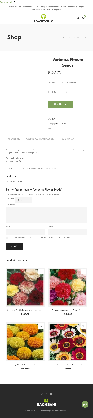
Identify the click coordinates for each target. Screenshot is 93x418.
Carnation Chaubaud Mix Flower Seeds (68, 310)
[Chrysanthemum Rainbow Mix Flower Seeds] (67, 341)
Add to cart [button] (41, 271)
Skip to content (6, 2)
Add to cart (62, 104)
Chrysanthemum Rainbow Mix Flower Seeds (68, 365)
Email (50, 227)
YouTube (51, 394)
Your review (11, 204)
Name (8, 227)
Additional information (40, 139)
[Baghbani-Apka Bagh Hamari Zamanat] (43, 18)
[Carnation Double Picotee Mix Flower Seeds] (25, 287)
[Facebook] (53, 129)
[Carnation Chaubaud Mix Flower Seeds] (67, 287)
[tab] (13, 139)
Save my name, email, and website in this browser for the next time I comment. (39, 237)
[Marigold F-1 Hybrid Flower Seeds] (25, 341)
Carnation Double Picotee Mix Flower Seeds (25, 310)
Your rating (10, 199)
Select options (41, 326)
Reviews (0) (67, 139)
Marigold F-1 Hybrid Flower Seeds (25, 365)
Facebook (46, 394)
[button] (85, 404)
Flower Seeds (61, 123)
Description (13, 139)
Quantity (52, 92)
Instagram (42, 394)
